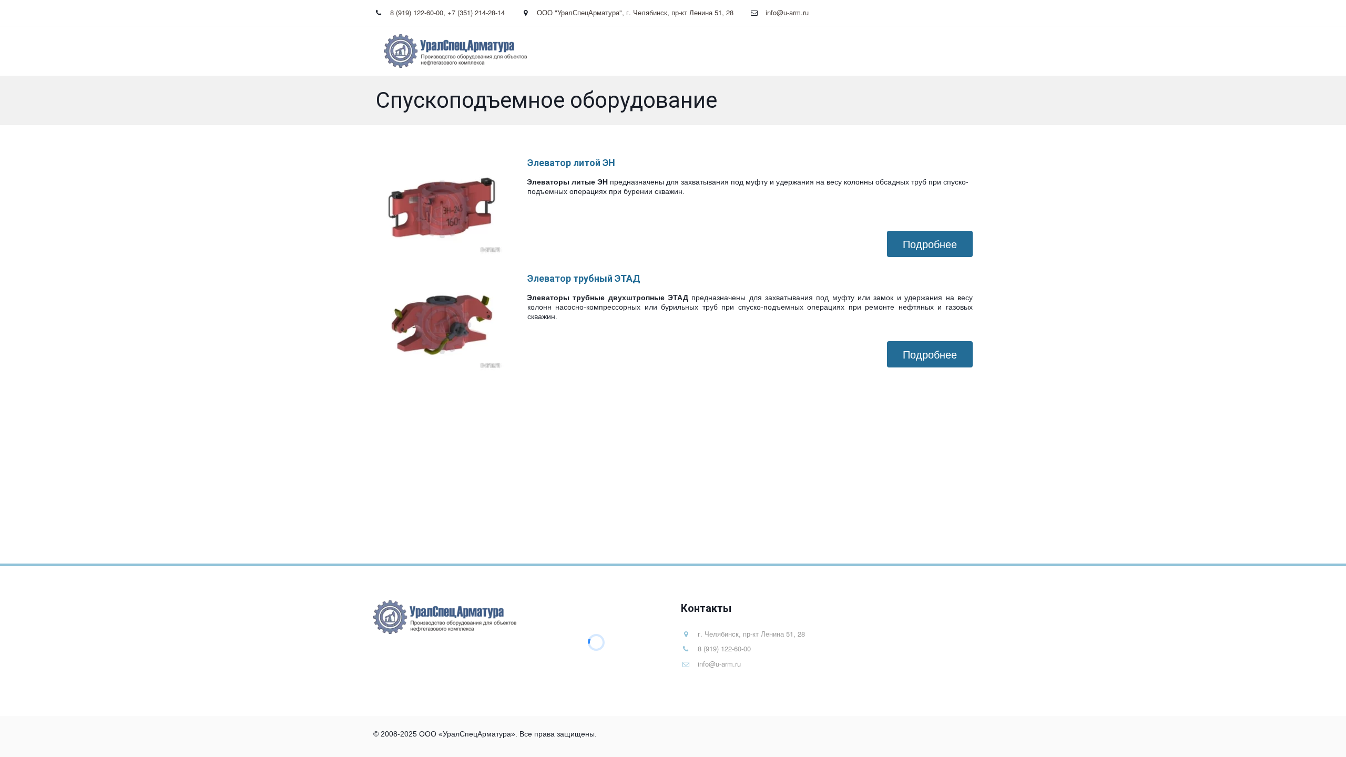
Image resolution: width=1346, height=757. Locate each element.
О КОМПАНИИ (839, 51)
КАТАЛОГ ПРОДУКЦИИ (752, 51)
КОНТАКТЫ (906, 51)
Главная (680, 51)
